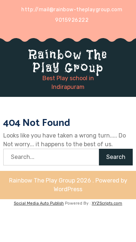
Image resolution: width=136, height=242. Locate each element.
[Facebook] (73, 30)
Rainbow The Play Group (68, 61)
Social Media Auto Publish (39, 203)
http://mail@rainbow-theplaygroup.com (71, 10)
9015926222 (71, 20)
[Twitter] (60, 30)
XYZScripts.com (107, 203)
